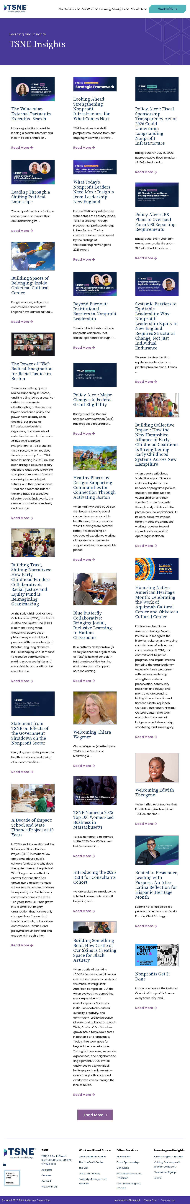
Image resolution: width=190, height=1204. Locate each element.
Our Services (67, 9)
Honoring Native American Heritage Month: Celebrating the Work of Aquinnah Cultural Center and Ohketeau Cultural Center (156, 602)
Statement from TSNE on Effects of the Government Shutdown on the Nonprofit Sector (29, 733)
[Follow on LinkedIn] (4, 1164)
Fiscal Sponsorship (128, 1162)
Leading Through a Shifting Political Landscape (30, 197)
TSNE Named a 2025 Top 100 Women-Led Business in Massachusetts (93, 820)
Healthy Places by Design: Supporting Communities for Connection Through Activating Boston (94, 487)
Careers (46, 1175)
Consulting (123, 1168)
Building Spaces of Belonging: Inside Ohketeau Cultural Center (30, 286)
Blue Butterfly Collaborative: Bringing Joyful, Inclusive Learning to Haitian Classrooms (92, 625)
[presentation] (33, 100)
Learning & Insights (112, 9)
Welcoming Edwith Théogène (154, 792)
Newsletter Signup (165, 1172)
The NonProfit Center (91, 1162)
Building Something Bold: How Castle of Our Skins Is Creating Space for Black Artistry (94, 950)
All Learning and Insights (168, 1156)
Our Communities (89, 1173)
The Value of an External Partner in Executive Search (31, 114)
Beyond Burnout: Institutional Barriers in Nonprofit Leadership (95, 311)
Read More (20, 147)
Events (158, 1178)
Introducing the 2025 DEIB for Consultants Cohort (94, 877)
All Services (123, 1156)
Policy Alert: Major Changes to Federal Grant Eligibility (92, 400)
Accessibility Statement (127, 1200)
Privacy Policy (151, 1200)
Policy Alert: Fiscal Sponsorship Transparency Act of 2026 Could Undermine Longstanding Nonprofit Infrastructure (156, 126)
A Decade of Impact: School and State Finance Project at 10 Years (32, 827)
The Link (83, 1168)
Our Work (87, 9)
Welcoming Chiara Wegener (92, 735)
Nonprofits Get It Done (152, 976)
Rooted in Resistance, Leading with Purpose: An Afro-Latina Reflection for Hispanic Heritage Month (156, 885)
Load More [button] (93, 1115)
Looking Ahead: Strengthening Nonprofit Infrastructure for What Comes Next (91, 109)
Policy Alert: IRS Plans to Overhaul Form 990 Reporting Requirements (155, 222)
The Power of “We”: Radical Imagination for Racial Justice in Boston (32, 371)
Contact (46, 1181)
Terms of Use (168, 1200)
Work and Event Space (92, 1156)
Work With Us (49, 1186)
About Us (137, 9)
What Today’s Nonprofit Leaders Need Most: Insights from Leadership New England (93, 192)
